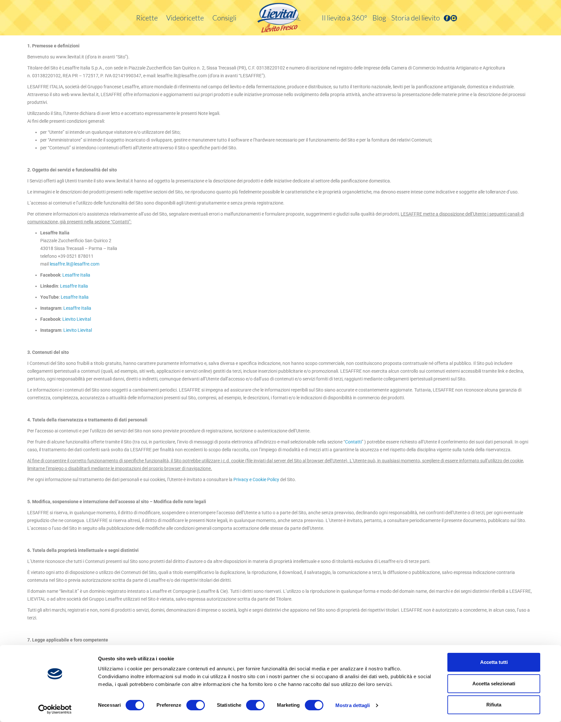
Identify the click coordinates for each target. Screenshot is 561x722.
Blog (379, 17)
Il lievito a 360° (344, 17)
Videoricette (185, 17)
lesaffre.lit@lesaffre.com (74, 264)
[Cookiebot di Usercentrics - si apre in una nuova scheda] (55, 709)
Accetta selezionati (493, 683)
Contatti (353, 441)
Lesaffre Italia (76, 275)
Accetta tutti (494, 662)
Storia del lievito (415, 17)
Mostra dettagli (352, 705)
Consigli (224, 17)
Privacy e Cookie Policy (256, 479)
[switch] (195, 705)
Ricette (147, 17)
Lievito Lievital (76, 319)
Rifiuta (493, 704)
